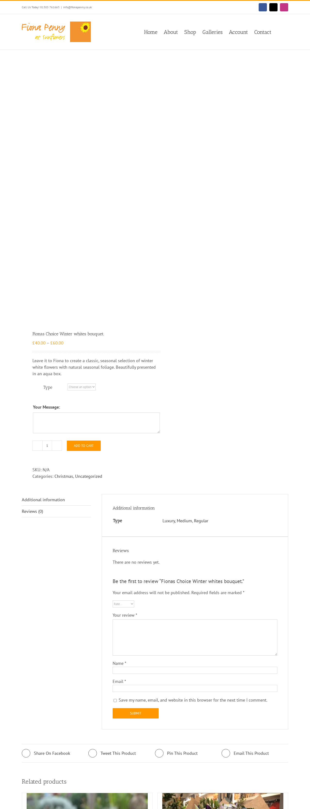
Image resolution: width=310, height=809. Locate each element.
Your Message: (46, 407)
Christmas (63, 476)
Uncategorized (88, 476)
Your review (125, 615)
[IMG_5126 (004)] (86, 191)
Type (47, 387)
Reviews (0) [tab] (32, 511)
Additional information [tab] (43, 499)
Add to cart (84, 445)
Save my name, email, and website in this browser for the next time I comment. (193, 700)
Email (119, 681)
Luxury (169, 521)
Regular (201, 521)
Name (119, 663)
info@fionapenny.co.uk (77, 7)
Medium (184, 521)
